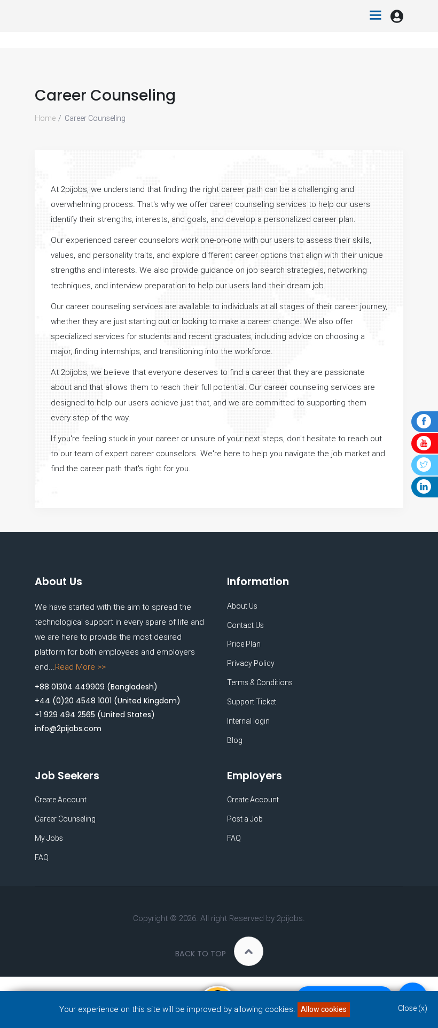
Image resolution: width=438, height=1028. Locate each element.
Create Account (61, 799)
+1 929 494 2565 (65, 714)
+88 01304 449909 (70, 686)
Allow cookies (324, 1009)
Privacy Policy (251, 663)
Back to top (200, 953)
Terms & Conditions (260, 682)
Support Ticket (251, 702)
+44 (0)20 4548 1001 (73, 700)
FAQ (42, 857)
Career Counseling (65, 819)
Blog (235, 740)
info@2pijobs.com (68, 728)
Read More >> (80, 667)
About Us (242, 606)
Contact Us (245, 625)
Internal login (248, 721)
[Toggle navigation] (375, 16)
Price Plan (244, 644)
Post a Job (245, 819)
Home (45, 118)
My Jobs (49, 838)
